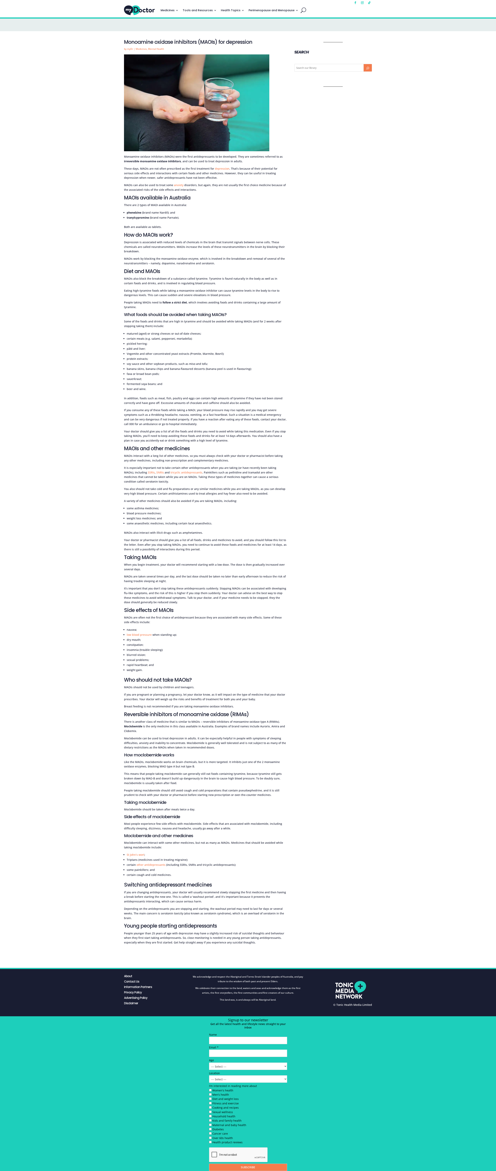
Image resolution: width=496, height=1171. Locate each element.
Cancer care (220, 1133)
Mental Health (156, 49)
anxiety (178, 185)
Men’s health (220, 1094)
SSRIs (151, 472)
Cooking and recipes (225, 1107)
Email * (214, 1047)
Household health (223, 1116)
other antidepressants (151, 865)
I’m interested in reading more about (233, 1086)
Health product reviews (227, 1142)
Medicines (168, 10)
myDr (130, 49)
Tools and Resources (198, 10)
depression (222, 168)
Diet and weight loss (225, 1099)
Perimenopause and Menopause (271, 10)
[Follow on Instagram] (362, 2)
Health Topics (230, 10)
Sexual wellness (222, 1112)
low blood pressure (139, 635)
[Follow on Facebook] (355, 2)
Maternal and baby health (229, 1125)
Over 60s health (222, 1138)
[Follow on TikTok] (369, 2)
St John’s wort (135, 855)
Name (213, 1034)
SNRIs (160, 472)
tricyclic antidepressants (186, 472)
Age (211, 1060)
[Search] (367, 68)
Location (214, 1073)
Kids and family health (227, 1120)
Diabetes (218, 1129)
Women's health (222, 1090)
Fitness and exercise (225, 1103)
